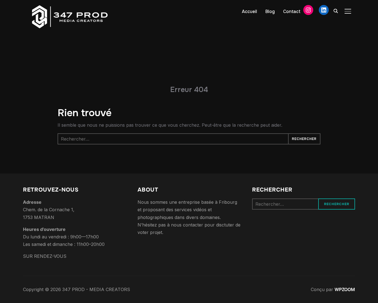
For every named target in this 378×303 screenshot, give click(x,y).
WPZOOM (345, 289)
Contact (292, 11)
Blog (270, 11)
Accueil (249, 11)
